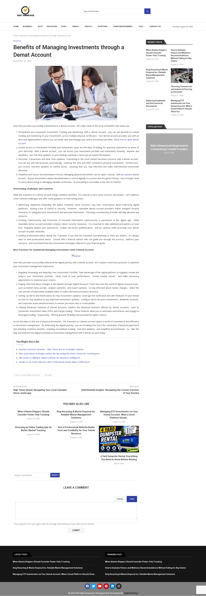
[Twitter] (93, 586)
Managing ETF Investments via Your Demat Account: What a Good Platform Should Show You (181, 106)
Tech (140, 26)
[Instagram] (119, 586)
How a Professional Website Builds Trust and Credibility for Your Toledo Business (76, 430)
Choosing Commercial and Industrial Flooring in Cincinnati (181, 89)
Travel (75, 26)
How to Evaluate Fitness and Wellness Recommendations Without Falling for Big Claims (181, 55)
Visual (120, 499)
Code (131, 499)
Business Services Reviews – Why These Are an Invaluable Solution (51, 349)
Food (63, 26)
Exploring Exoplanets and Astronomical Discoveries (156, 103)
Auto (40, 26)
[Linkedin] (112, 586)
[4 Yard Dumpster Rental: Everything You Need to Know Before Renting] (119, 439)
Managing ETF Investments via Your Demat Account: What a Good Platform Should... (119, 414)
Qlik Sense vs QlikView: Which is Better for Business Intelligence (49, 357)
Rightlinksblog (131, 593)
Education (52, 26)
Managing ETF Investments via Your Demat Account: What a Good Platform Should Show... (54, 574)
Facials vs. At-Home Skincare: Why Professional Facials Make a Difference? (54, 361)
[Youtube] (100, 586)
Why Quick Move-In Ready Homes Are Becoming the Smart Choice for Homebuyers (59, 353)
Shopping (102, 26)
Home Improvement (122, 26)
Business (27, 26)
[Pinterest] (106, 586)
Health (88, 26)
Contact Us (155, 26)
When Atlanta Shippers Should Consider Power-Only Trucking (156, 53)
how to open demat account (27, 375)
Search (147, 11)
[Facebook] (87, 586)
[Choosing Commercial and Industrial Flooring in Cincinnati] (182, 75)
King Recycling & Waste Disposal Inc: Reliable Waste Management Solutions (76, 414)
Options (48, 375)
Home (16, 26)
